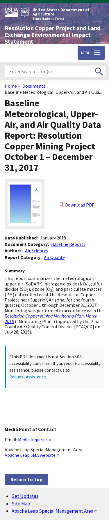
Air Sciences (36, 250)
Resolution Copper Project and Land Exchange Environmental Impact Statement (53, 34)
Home (11, 86)
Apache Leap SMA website (30, 455)
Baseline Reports (68, 244)
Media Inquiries (33, 440)
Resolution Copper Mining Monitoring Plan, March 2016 (51, 318)
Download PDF (79, 205)
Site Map (21, 503)
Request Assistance (27, 377)
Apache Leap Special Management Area (52, 511)
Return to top (26, 479)
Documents (33, 86)
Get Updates (25, 496)
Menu (85, 52)
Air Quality (54, 257)
